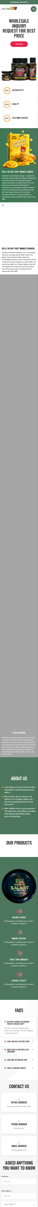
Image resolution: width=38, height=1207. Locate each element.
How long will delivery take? (17, 1041)
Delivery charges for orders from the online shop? (16, 1023)
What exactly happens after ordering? (16, 1050)
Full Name (4, 1176)
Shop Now (19, 44)
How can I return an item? (15, 1060)
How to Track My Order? (15, 1068)
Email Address (6, 1191)
